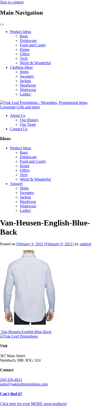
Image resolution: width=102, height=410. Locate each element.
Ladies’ (25, 94)
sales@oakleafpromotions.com (24, 384)
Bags (24, 36)
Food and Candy (33, 45)
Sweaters (27, 76)
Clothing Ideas (21, 67)
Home (24, 49)
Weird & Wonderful (35, 63)
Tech (23, 58)
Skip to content (12, 2)
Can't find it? (11, 394)
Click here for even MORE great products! (33, 404)
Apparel (16, 184)
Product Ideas (20, 32)
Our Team (28, 124)
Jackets (25, 81)
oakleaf (85, 244)
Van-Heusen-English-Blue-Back (25, 332)
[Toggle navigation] (2, 24)
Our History (29, 120)
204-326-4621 (11, 380)
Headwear (28, 85)
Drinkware (28, 40)
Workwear (28, 90)
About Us (17, 115)
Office (25, 54)
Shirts (24, 72)
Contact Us (18, 129)
